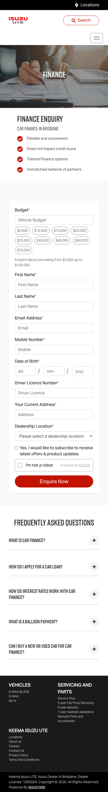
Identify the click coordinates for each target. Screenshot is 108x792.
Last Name (25, 296)
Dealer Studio (36, 787)
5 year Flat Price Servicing (76, 703)
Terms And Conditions (24, 760)
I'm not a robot (39, 465)
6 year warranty (68, 707)
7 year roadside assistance (76, 712)
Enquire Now (54, 481)
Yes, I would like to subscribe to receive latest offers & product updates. (56, 451)
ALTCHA (84, 465)
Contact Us (16, 750)
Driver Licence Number (37, 383)
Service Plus (66, 698)
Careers (14, 746)
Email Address (29, 318)
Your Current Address (36, 404)
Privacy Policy (18, 755)
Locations (90, 5)
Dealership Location (34, 426)
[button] (96, 38)
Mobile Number (30, 339)
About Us (15, 741)
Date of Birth (27, 361)
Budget (22, 210)
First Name (25, 274)
